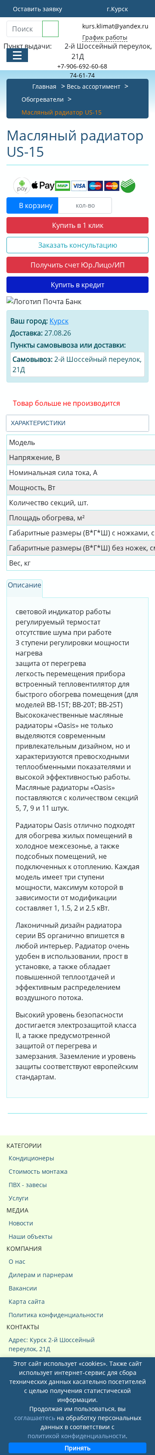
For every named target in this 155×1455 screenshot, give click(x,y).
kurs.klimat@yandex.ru (115, 26)
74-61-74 (82, 75)
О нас (17, 1261)
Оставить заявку (36, 9)
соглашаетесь (34, 1418)
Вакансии (23, 1288)
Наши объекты (31, 1236)
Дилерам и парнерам (41, 1275)
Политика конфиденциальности (56, 1315)
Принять (77, 1448)
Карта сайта (27, 1301)
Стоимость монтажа (38, 1171)
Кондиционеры (31, 1158)
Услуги (18, 1198)
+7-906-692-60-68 (82, 66)
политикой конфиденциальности (77, 1436)
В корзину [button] (35, 205)
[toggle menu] (17, 55)
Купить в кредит (77, 284)
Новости (21, 1223)
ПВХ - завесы (28, 1185)
